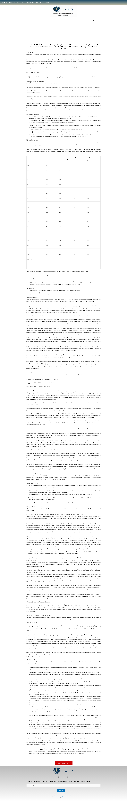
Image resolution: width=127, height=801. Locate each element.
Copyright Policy (52, 781)
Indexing (92, 20)
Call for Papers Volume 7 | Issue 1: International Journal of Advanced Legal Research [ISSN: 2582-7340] (25, 2)
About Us (29, 781)
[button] (63, 763)
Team (33, 20)
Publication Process (62, 781)
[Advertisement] (63, 31)
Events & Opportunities (74, 20)
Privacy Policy (37, 781)
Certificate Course (62, 20)
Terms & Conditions (85, 781)
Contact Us (44, 781)
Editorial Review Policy (74, 781)
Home (28, 20)
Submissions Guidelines (43, 20)
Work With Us (84, 20)
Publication (52, 20)
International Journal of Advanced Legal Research (67, 796)
